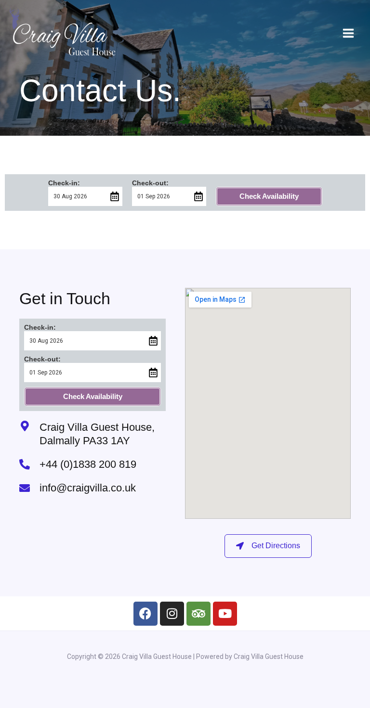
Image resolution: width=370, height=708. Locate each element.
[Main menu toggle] (348, 33)
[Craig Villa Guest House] (63, 33)
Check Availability (269, 196)
